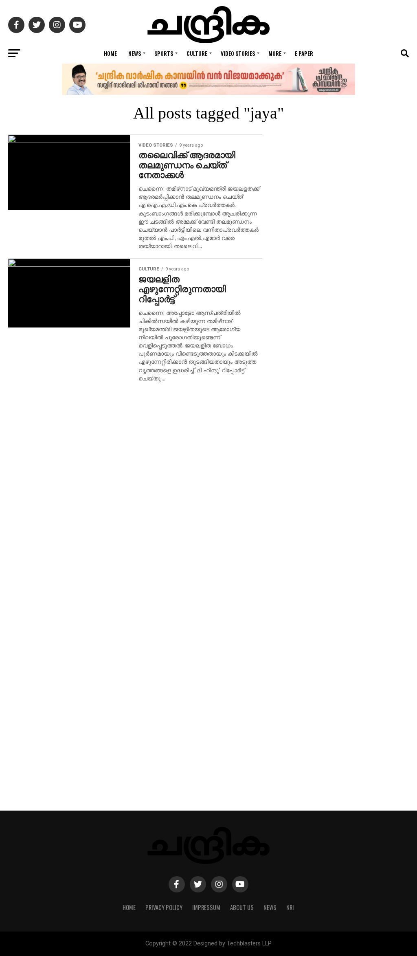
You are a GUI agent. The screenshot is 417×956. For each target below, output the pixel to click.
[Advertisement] (344, 472)
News (134, 53)
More (274, 53)
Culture (197, 53)
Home (110, 53)
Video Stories (238, 53)
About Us (242, 907)
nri (290, 907)
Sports (163, 53)
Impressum (206, 907)
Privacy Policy (163, 907)
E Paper (304, 53)
